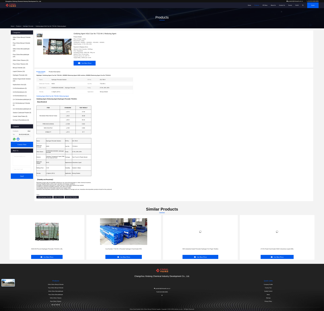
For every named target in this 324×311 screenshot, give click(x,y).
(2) (22, 99)
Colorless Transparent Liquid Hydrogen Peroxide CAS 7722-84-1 (277, 249)
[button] (13, 236)
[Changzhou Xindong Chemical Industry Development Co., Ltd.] (10, 5)
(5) (20, 88)
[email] (18, 139)
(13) (20, 60)
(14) (21, 44)
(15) (20, 64)
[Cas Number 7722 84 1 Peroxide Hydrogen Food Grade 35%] (46, 231)
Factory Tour (268, 287)
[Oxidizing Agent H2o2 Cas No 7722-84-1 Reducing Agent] (57, 46)
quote (313, 5)
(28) (21, 38)
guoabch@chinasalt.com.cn (295, 1)
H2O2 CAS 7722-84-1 (72, 197)
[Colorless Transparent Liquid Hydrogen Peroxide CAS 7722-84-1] (277, 231)
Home (249, 5)
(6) (21, 120)
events (290, 5)
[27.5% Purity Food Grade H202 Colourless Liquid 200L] (200, 231)
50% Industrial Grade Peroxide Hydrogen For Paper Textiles (123, 249)
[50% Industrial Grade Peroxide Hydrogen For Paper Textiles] (123, 231)
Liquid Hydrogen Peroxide (44, 197)
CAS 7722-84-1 (59, 197)
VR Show (264, 5)
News (268, 294)
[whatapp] (14, 139)
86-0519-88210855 (313, 1)
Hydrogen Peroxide (28, 26)
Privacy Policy (268, 301)
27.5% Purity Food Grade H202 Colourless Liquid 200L (200, 249)
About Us (273, 5)
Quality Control (268, 291)
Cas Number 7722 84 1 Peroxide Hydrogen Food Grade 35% (47, 249)
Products (256, 5)
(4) (20, 92)
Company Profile (268, 284)
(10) (21, 50)
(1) (20, 95)
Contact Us (282, 5)
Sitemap (268, 298)
